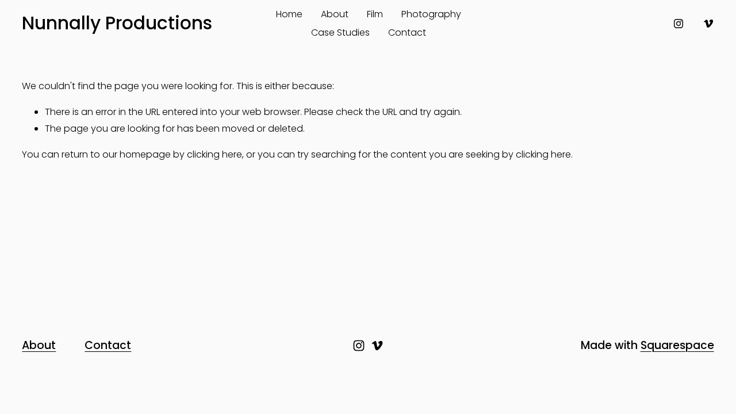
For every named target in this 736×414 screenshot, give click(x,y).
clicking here (214, 154)
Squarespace (677, 345)
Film (375, 14)
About (334, 14)
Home (289, 14)
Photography (431, 14)
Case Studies (340, 32)
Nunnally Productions (117, 23)
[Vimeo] (708, 23)
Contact (407, 32)
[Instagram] (678, 23)
